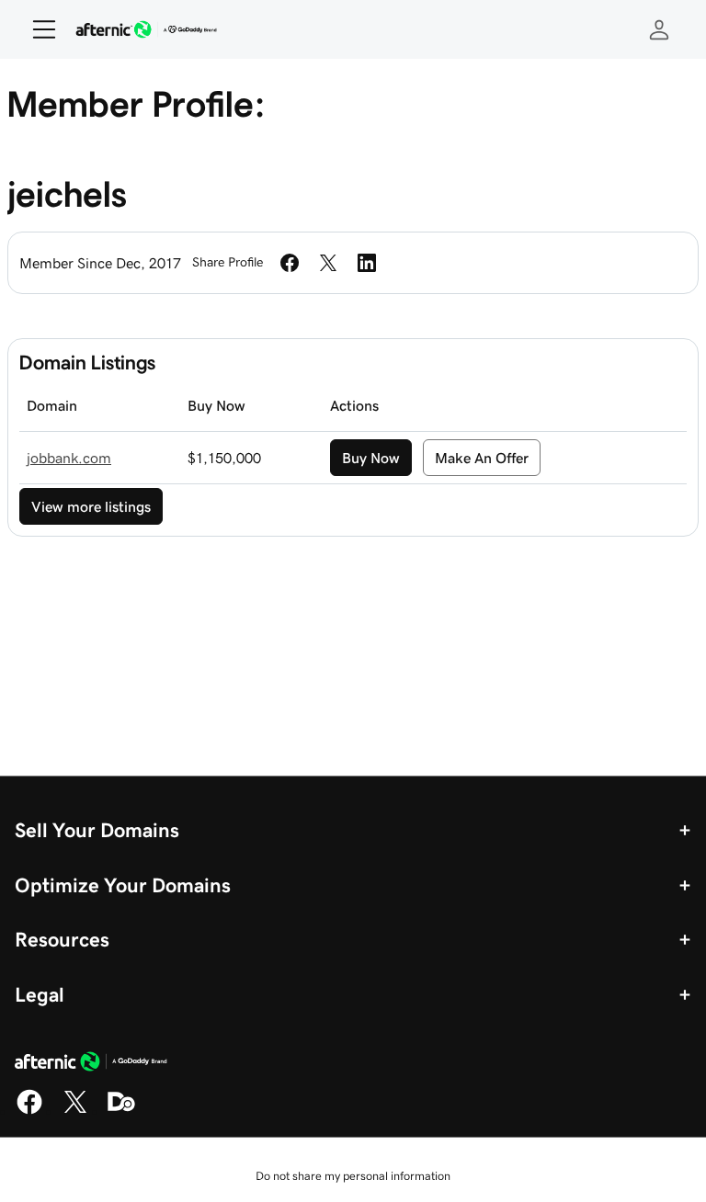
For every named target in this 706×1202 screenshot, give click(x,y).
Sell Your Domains (97, 830)
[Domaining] (121, 1111)
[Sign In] (659, 29)
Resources (62, 939)
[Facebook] (29, 1111)
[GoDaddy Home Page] (91, 1064)
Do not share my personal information (353, 1176)
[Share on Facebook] (289, 263)
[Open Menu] (36, 29)
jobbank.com (69, 457)
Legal (39, 994)
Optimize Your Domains (123, 885)
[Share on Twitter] (328, 263)
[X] (75, 1111)
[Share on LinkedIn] (366, 263)
